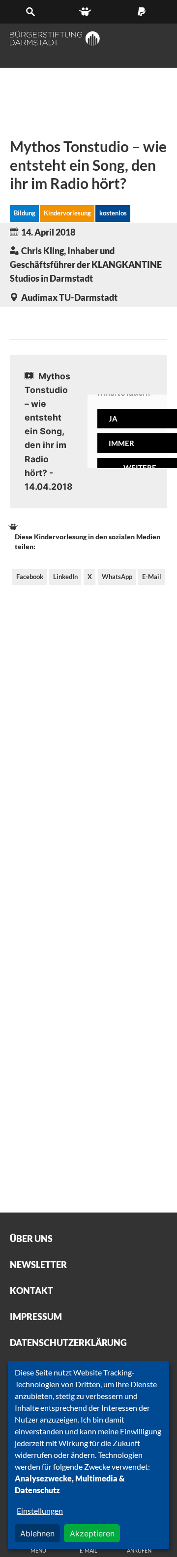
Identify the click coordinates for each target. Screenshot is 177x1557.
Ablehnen (37, 1533)
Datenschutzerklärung (68, 1342)
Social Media (88, 12)
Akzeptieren (92, 1533)
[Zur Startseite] (55, 38)
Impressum (36, 1316)
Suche (33, 12)
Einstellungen (40, 1510)
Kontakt (31, 1290)
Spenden (144, 12)
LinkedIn (65, 577)
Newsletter (38, 1264)
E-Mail (151, 577)
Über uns (31, 1238)
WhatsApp (117, 577)
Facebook (29, 577)
